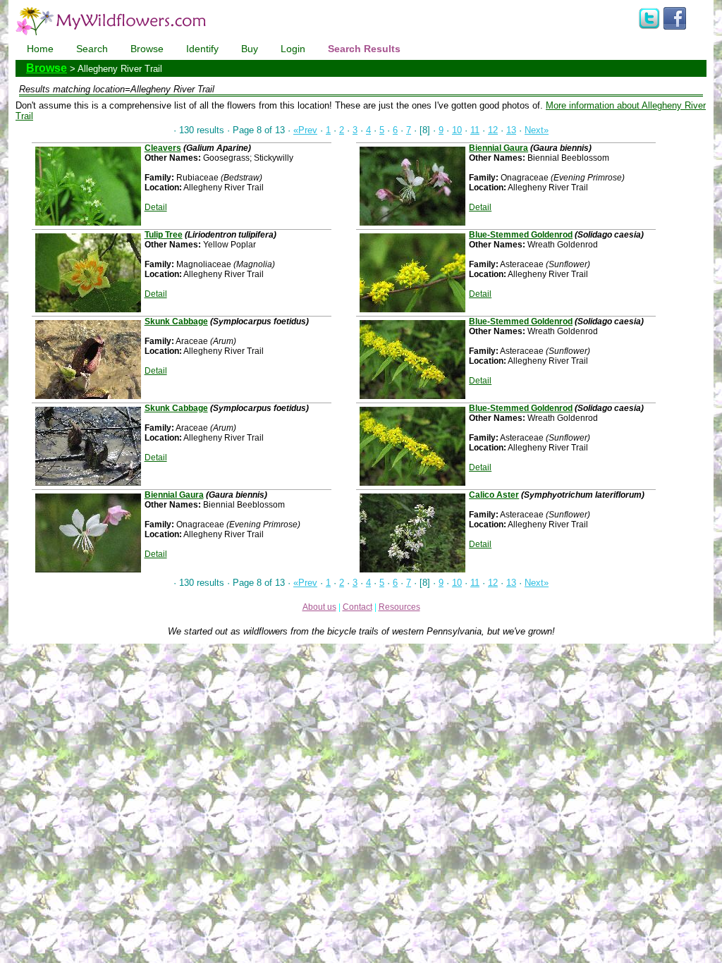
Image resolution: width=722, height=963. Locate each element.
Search (92, 48)
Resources (399, 607)
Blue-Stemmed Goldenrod (521, 235)
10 (457, 130)
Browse (147, 48)
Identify (202, 48)
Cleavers (163, 148)
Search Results (364, 48)
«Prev (305, 130)
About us (319, 607)
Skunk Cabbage (176, 321)
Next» (537, 130)
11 (474, 130)
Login (293, 48)
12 (493, 130)
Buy (249, 48)
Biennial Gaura (174, 495)
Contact (357, 607)
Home (40, 48)
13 (511, 130)
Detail (156, 207)
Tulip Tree (164, 235)
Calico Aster (494, 495)
